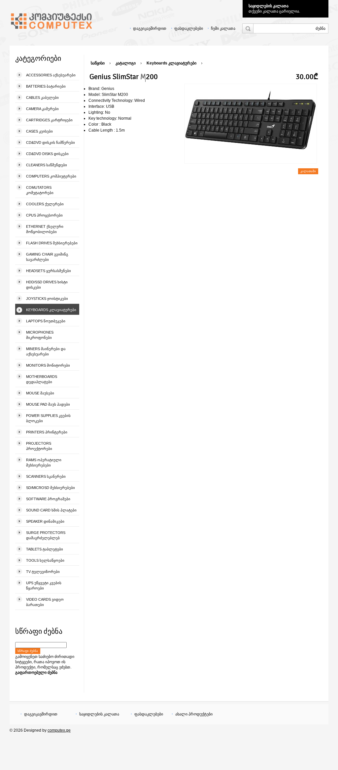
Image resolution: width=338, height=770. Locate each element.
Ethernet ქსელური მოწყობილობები (44, 229)
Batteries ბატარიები (46, 86)
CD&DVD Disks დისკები (47, 154)
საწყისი (98, 63)
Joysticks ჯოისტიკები (47, 299)
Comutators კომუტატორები (39, 190)
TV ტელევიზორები (43, 572)
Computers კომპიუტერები (51, 176)
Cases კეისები (39, 131)
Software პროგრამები (48, 499)
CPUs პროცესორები (44, 215)
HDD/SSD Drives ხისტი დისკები (47, 284)
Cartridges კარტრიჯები (49, 120)
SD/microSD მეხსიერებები (50, 488)
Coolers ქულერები (45, 204)
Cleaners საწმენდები (46, 165)
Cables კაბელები (42, 98)
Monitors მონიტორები (48, 365)
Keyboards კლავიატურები (51, 310)
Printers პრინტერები (46, 432)
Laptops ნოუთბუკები (45, 321)
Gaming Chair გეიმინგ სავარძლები (47, 257)
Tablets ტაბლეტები (44, 549)
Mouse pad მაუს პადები (48, 404)
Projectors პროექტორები (39, 446)
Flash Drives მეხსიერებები (52, 243)
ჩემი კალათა (223, 28)
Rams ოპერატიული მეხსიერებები (43, 462)
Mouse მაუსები (40, 393)
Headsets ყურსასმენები (48, 271)
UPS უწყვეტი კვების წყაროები (43, 585)
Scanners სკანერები (46, 476)
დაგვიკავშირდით (149, 28)
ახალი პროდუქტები (194, 714)
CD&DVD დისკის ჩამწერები (50, 142)
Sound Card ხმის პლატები (51, 510)
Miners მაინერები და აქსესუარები (46, 351)
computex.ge (59, 730)
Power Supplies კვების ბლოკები (48, 418)
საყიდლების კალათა (268, 6)
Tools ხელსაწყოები (45, 560)
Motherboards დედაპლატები (41, 379)
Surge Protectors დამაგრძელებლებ (45, 535)
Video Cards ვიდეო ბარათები (45, 602)
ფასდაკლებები (188, 28)
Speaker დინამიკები (45, 521)
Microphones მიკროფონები (39, 335)
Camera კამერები (42, 109)
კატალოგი (126, 63)
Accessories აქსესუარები (51, 75)
